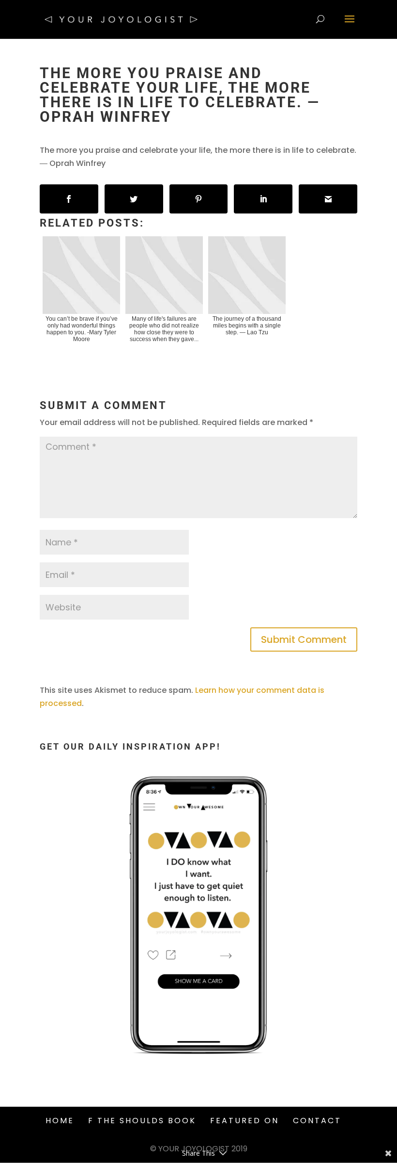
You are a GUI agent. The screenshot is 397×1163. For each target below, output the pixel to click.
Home (60, 1120)
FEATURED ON (244, 1120)
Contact (317, 1120)
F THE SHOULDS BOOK (142, 1120)
